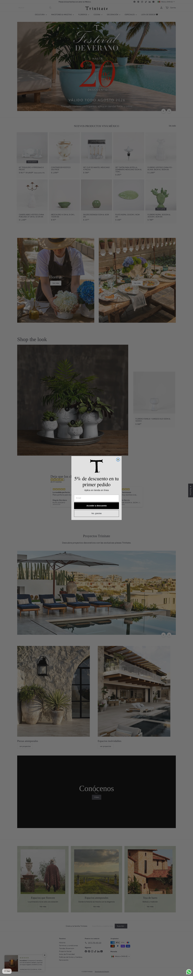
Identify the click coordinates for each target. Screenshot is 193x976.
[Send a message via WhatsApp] (189, 972)
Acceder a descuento (96, 506)
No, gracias (96, 513)
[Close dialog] (118, 459)
